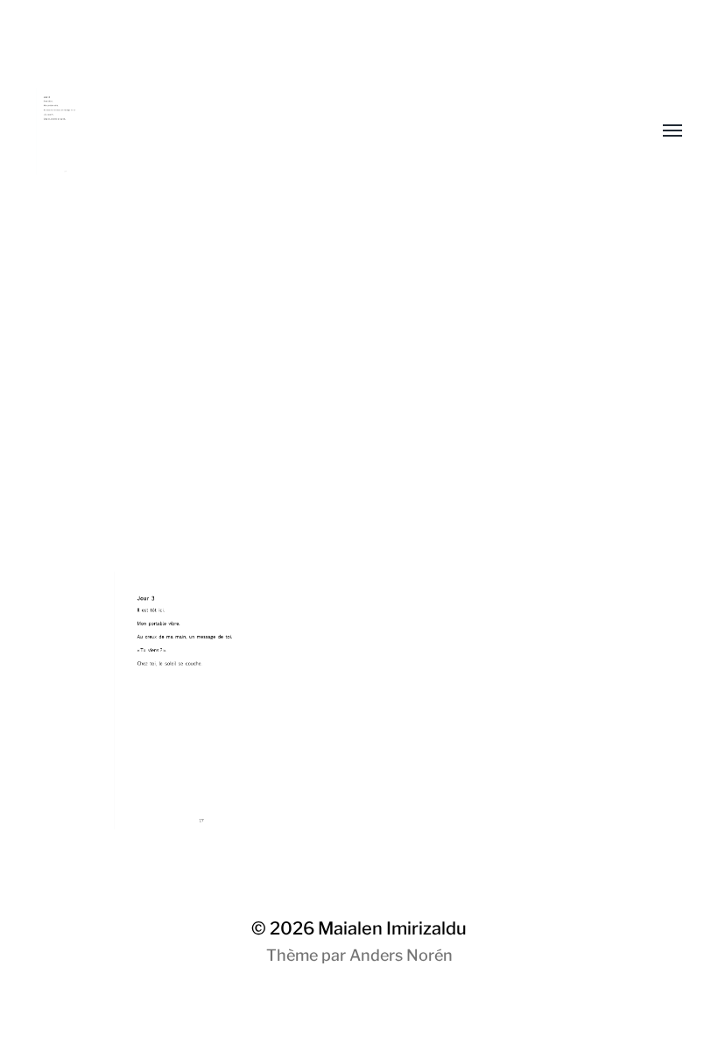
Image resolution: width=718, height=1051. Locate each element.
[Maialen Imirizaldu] (324, 131)
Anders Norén (401, 955)
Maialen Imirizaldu (392, 928)
